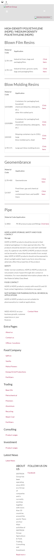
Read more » (21, 554)
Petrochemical (11, 395)
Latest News (10, 461)
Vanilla (8, 361)
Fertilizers (10, 377)
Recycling (9, 411)
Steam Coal (10, 417)
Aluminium (10, 406)
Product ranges (12, 435)
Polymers (9, 401)
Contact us (10, 337)
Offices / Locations (13, 343)
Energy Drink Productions (16, 372)
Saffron (8, 356)
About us (9, 332)
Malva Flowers (11, 366)
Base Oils (9, 390)
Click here (45, 224)
